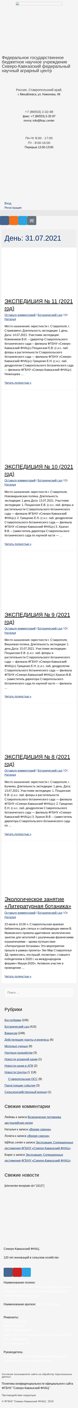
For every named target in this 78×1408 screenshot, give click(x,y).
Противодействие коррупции (19, 1395)
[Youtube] (17, 1272)
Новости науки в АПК (19, 1065)
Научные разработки (19, 1052)
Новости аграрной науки (21, 1059)
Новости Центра (16, 1072)
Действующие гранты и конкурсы (27, 1039)
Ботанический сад (50, 315)
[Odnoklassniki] (13, 220)
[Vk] (4, 220)
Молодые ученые (16, 1046)
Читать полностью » (18, 382)
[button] (39, 213)
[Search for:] (39, 992)
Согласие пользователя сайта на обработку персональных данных (37, 1375)
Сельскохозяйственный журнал (26, 1092)
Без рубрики (13, 1020)
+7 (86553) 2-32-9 (38, 112)
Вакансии (11, 1033)
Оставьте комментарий (20, 315)
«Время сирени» (40, 1129)
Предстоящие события (20, 1085)
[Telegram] (22, 220)
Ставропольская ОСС (23, 1079)
